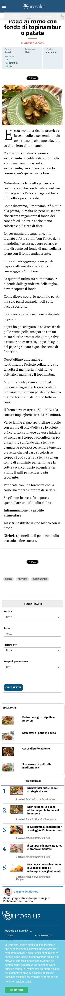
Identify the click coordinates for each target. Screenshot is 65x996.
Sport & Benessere (16, 35)
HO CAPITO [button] (16, 990)
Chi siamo (9, 936)
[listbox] (32, 617)
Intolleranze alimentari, (38, 876)
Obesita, (39, 819)
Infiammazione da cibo (38, 838)
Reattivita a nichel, (36, 799)
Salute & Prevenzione (16, 16)
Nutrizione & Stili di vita (17, 28)
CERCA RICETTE (13, 687)
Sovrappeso (50, 819)
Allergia (20, 879)
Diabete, (30, 819)
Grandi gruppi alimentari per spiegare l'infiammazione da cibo (26, 900)
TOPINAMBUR (40, 579)
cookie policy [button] (24, 981)
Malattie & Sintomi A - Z (18, 930)
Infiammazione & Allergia (17, 22)
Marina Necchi (34, 43)
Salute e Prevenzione (43, 936)
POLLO (8, 579)
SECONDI (22, 579)
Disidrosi (50, 799)
